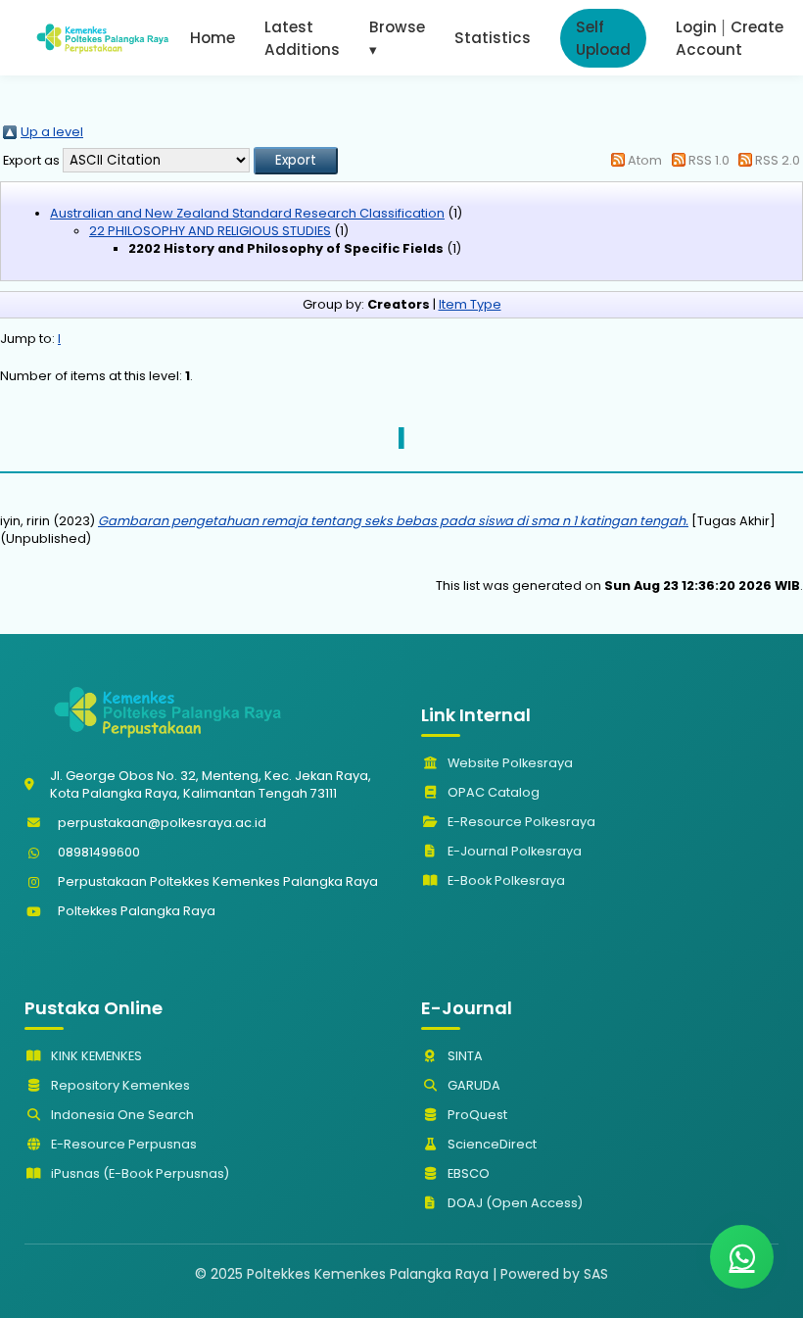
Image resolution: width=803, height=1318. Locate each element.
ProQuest (476, 1114)
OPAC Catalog (492, 792)
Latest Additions (302, 38)
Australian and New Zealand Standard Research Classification (247, 213)
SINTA (464, 1056)
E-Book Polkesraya (505, 880)
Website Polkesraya (509, 763)
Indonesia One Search (121, 1114)
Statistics (492, 37)
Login (696, 27)
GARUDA (472, 1085)
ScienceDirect (491, 1144)
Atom (645, 160)
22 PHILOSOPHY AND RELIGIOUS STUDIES (210, 230)
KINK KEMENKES (95, 1056)
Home (212, 37)
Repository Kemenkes (119, 1085)
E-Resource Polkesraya (520, 821)
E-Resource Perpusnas (122, 1144)
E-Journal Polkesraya (513, 851)
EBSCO (467, 1173)
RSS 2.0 (777, 160)
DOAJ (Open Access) (514, 1203)
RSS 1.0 (709, 160)
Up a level (52, 131)
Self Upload (603, 38)
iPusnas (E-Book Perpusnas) (138, 1173)
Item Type (470, 304)
